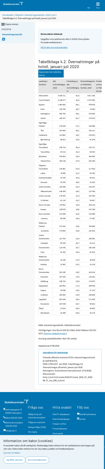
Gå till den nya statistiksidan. (54, 47)
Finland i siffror (59, 423)
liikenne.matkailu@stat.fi (55, 333)
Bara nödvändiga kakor (37, 460)
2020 (48, 15)
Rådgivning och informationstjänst (36, 416)
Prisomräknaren (59, 428)
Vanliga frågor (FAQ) (37, 427)
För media (32, 432)
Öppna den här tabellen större (50, 74)
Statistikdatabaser (61, 419)
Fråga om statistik (36, 422)
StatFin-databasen (61, 414)
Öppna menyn (11, 24)
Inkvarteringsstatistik (34, 15)
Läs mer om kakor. (11, 452)
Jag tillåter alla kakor (14, 460)
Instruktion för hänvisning (55, 352)
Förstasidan (7, 15)
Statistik (19, 15)
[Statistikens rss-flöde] (3, 40)
